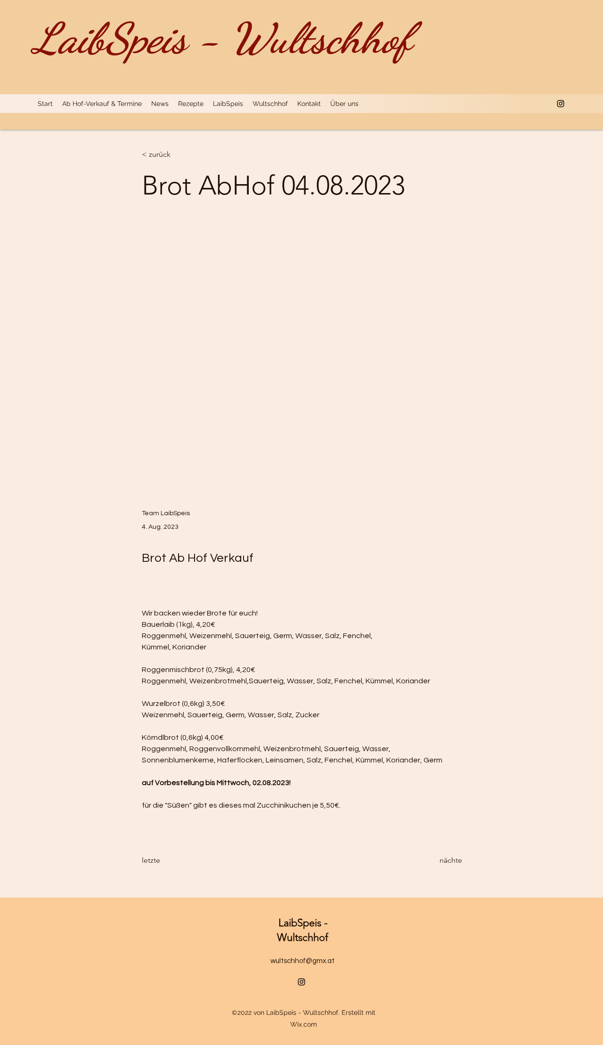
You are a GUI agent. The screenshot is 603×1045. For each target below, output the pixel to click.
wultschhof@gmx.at (302, 960)
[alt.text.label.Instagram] (560, 103)
